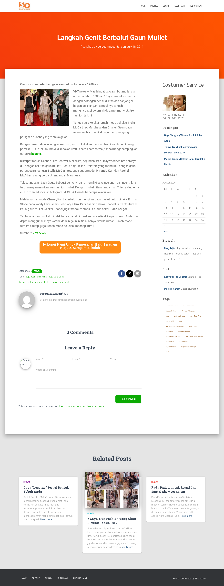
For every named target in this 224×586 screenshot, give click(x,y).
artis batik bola (179, 316)
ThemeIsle (200, 578)
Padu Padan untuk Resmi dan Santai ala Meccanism (173, 489)
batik (167, 352)
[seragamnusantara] (27, 299)
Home (142, 6)
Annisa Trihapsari (188, 311)
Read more (46, 519)
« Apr (165, 231)
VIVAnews (39, 233)
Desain (166, 6)
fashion (38, 282)
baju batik (30, 276)
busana (36, 153)
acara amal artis (172, 306)
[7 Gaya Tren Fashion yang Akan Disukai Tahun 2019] (112, 490)
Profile (154, 6)
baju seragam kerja (188, 346)
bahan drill (169, 321)
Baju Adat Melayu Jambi (175, 326)
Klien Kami (179, 6)
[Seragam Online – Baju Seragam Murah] (24, 6)
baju (180, 321)
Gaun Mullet (65, 282)
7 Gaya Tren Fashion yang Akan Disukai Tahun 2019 (111, 521)
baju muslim (184, 341)
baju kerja (42, 276)
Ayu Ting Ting (196, 316)
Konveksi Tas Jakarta (175, 277)
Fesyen (37, 271)
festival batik (50, 282)
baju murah (170, 341)
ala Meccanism (188, 306)
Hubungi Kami (196, 6)
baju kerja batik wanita (194, 336)
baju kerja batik (56, 276)
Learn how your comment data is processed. (82, 406)
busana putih (26, 282)
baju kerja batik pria (173, 336)
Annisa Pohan (171, 311)
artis (167, 316)
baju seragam (171, 346)
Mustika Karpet (172, 288)
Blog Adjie (169, 248)
